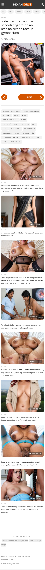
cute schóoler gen (10, 124)
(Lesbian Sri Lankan (31, 111)
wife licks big (15, 142)
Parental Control (8, 559)
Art (10, 11)
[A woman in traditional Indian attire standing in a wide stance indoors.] (22, 211)
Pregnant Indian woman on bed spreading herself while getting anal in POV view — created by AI (20, 463)
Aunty (19, 11)
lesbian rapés (28, 133)
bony (24, 115)
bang (37, 11)
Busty (23, 120)
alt (3, 11)
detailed (25, 124)
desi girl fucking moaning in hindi (15, 540)
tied (38, 137)
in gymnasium (29, 128)
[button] (2, 4)
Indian (22, 4)
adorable (7, 115)
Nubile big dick (27, 137)
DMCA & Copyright (8, 557)
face (4, 128)
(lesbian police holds (11, 111)
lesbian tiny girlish (10, 137)
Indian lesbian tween (11, 133)
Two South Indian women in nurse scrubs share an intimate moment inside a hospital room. (21, 327)
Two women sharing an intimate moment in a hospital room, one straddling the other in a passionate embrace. (22, 509)
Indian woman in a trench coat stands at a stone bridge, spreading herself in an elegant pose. (20, 419)
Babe (28, 11)
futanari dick (15, 128)
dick (34, 124)
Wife (4, 142)
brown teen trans (10, 120)
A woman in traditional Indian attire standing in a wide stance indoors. (22, 234)
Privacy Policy (24, 557)
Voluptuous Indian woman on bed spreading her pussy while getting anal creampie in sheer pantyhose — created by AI (22, 188)
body (16, 115)
